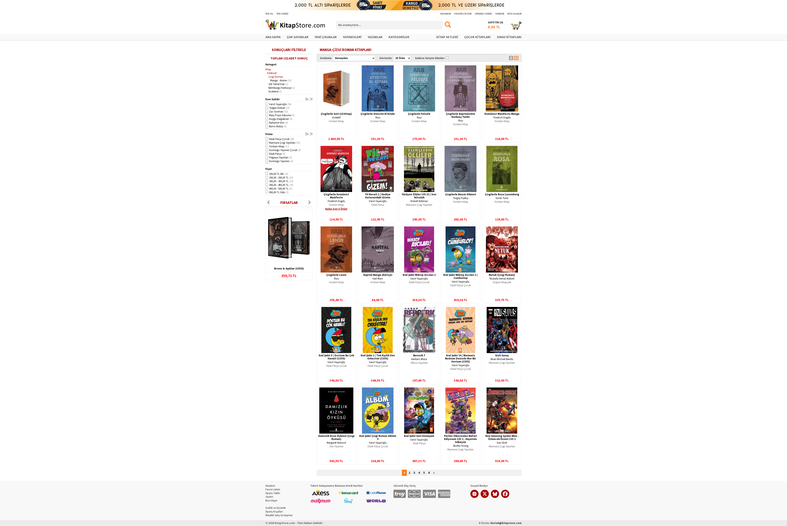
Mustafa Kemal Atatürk (502, 279)
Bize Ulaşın (271, 500)
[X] (485, 497)
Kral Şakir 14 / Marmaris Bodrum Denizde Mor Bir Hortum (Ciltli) (460, 359)
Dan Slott (502, 443)
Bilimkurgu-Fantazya (281, 88)
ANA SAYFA (273, 37)
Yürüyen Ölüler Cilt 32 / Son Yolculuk (419, 196)
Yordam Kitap (279, 146)
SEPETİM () (495, 22)
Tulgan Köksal (279, 108)
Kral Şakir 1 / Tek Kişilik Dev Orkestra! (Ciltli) (378, 357)
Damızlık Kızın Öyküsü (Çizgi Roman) (336, 437)
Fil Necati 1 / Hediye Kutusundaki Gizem (377, 196)
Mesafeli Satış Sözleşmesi (278, 515)
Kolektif (336, 117)
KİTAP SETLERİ (447, 37)
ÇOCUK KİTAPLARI (477, 37)
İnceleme (275, 91)
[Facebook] (505, 497)
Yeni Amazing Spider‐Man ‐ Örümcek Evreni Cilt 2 (502, 437)
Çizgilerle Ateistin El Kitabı (378, 114)
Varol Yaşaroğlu (280, 104)
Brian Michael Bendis (502, 359)
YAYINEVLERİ (352, 37)
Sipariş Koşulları (274, 512)
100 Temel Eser (278, 84)
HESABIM (445, 14)
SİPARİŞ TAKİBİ (483, 14)
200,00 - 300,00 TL (281, 181)
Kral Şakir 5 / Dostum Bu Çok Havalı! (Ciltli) (336, 357)
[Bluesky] (495, 497)
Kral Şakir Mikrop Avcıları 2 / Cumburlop (460, 276)
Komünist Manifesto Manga (501, 114)
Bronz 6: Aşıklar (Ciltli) (289, 269)
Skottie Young (460, 446)
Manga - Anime (280, 80)
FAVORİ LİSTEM (463, 14)
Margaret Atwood (336, 443)
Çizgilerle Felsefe (419, 114)
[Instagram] (474, 497)
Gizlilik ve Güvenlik (275, 508)
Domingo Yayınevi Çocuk (285, 150)
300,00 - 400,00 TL (281, 185)
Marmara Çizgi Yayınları (284, 143)
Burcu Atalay (278, 126)
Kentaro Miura (419, 359)
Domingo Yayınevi (281, 161)
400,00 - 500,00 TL (280, 189)
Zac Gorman (278, 112)
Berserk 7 (419, 355)
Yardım (269, 497)
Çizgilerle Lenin (336, 275)
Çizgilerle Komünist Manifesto (336, 196)
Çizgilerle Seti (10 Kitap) (336, 114)
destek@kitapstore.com (506, 523)
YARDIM (499, 14)
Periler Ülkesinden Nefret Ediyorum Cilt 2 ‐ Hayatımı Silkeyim (460, 439)
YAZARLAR (375, 37)
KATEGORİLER (399, 37)
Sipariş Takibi (272, 493)
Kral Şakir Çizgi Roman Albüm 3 (377, 437)
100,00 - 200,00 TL (281, 177)
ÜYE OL (269, 14)
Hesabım (270, 486)
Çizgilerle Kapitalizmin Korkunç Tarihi (460, 115)
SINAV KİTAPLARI (509, 37)
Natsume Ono (278, 123)
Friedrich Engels (502, 117)
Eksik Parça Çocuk (281, 139)
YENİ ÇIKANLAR (326, 37)
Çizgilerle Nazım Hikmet (460, 194)
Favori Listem (272, 489)
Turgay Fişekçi (460, 198)
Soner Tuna (502, 198)
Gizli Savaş (502, 355)
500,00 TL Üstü (279, 192)
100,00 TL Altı (278, 174)
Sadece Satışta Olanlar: (430, 58)
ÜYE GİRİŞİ (282, 14)
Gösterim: (385, 58)
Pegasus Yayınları (280, 157)
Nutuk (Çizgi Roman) (502, 275)
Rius (377, 117)
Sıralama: (326, 58)
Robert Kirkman (419, 201)
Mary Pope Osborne (282, 115)
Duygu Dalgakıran (280, 119)
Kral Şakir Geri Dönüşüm (419, 436)
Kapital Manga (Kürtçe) (377, 275)
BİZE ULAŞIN (514, 14)
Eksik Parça (277, 154)
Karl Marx (378, 279)
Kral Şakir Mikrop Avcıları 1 (419, 275)
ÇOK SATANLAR (297, 37)
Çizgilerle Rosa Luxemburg (502, 194)
